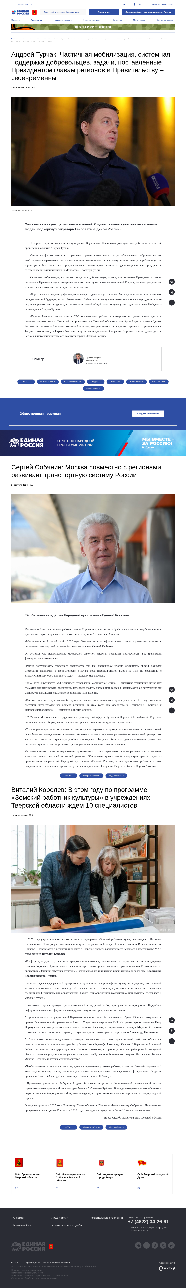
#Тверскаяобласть (72, 382)
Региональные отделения (106, 1217)
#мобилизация (136, 382)
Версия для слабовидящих (162, 4)
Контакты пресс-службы (66, 1225)
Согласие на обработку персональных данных (34, 1278)
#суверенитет (158, 382)
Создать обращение (148, 413)
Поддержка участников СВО (93, 27)
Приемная (117, 20)
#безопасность (93, 388)
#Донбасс (115, 382)
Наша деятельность (62, 20)
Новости (47, 39)
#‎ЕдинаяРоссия (47, 382)
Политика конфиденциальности (27, 1273)
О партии (15, 20)
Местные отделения (92, 20)
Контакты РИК (22, 1225)
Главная (15, 39)
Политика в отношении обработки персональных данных (39, 1275)
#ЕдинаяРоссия (116, 1127)
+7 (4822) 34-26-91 (148, 1221)
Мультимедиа (139, 20)
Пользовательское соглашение (26, 1270)
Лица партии (36, 20)
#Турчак (95, 382)
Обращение (104, 12)
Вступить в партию (165, 20)
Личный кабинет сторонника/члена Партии (148, 12)
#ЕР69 (26, 382)
